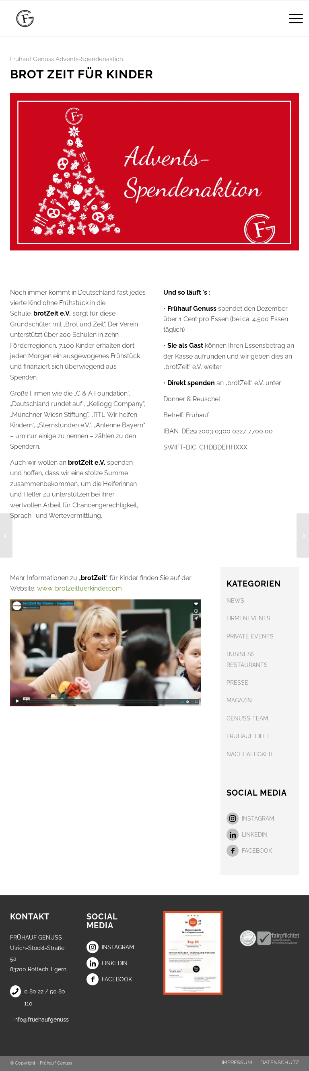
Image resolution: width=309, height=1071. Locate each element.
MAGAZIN (239, 700)
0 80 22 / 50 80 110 (44, 997)
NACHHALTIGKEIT (250, 754)
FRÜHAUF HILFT (248, 736)
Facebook (257, 850)
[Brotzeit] (105, 654)
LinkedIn (255, 834)
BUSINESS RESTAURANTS (247, 659)
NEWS (235, 600)
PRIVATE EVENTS (250, 636)
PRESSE (237, 682)
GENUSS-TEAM (247, 718)
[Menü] (292, 18)
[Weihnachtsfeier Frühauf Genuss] (303, 535)
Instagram (258, 818)
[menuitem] (292, 18)
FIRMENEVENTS (248, 618)
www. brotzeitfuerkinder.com (79, 588)
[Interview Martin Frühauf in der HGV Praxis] (6, 535)
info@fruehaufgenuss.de (41, 1019)
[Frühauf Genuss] (36, 18)
